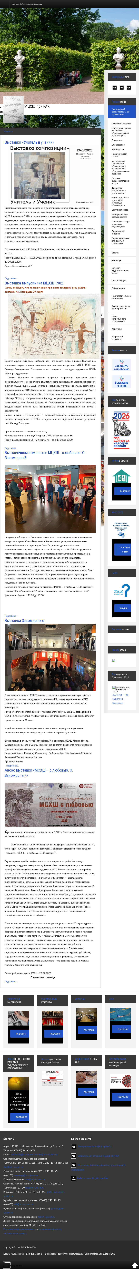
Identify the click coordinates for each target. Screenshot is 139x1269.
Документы (117, 140)
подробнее (21, 1117)
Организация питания (118, 232)
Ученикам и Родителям (56, 1253)
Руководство (118, 149)
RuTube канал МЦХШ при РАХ (92, 1178)
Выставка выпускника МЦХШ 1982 (34, 283)
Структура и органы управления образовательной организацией (121, 132)
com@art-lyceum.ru (35, 1179)
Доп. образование (35, 1253)
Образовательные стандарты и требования (121, 241)
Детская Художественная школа (120, 270)
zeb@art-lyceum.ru (23, 1204)
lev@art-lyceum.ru (34, 1187)
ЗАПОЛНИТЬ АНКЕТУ (125, 549)
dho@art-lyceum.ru (13, 1167)
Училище (116, 260)
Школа (115, 252)
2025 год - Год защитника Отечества (120, 698)
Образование (118, 145)
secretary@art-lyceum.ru (24, 1154)
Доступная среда (120, 210)
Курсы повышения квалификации (121, 307)
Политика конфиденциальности (19, 1229)
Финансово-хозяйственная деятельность (119, 190)
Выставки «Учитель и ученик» (29, 142)
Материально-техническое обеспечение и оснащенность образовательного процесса (121, 167)
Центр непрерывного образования (119, 319)
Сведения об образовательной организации (120, 112)
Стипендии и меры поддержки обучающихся (121, 224)
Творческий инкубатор (117, 338)
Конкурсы (117, 328)
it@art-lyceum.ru (46, 1216)
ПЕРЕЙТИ (123, 608)
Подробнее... (11, 278)
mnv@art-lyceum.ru (47, 1154)
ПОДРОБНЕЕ (125, 491)
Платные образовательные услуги (120, 181)
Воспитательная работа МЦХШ (100, 1253)
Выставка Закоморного (24, 620)
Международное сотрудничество (120, 215)
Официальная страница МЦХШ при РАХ (98, 1155)
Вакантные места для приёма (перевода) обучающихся (120, 201)
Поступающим (119, 280)
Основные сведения (121, 123)
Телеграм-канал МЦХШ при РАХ (95, 1146)
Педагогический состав (119, 155)
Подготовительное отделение (121, 297)
